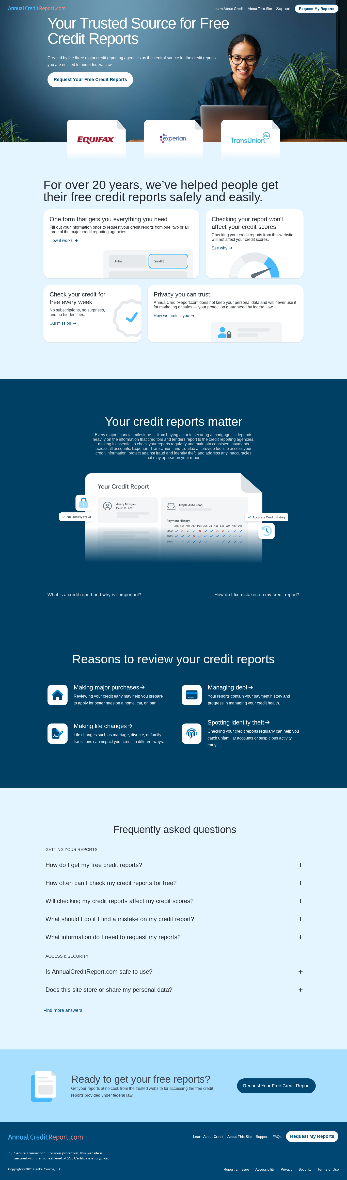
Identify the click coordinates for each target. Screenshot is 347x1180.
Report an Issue (236, 1169)
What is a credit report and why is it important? (94, 594)
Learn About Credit (228, 9)
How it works (61, 240)
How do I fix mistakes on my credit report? (256, 594)
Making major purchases (106, 687)
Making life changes (100, 725)
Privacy (286, 1169)
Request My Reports (316, 9)
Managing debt (227, 687)
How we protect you (171, 315)
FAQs (277, 1137)
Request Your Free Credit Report (276, 1085)
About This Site (260, 9)
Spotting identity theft (236, 722)
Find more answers (62, 1010)
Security (304, 1169)
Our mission (60, 323)
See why (219, 248)
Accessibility (265, 1169)
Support (283, 9)
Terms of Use (328, 1169)
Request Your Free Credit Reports (90, 79)
